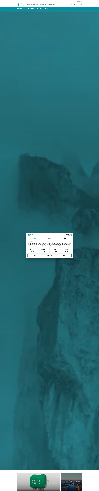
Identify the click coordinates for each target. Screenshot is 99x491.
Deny (35, 255)
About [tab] (65, 238)
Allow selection (49, 255)
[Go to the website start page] (21, 4)
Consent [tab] (34, 238)
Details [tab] (49, 238)
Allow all (64, 255)
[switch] (43, 251)
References (79, 1)
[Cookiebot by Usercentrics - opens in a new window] (67, 235)
